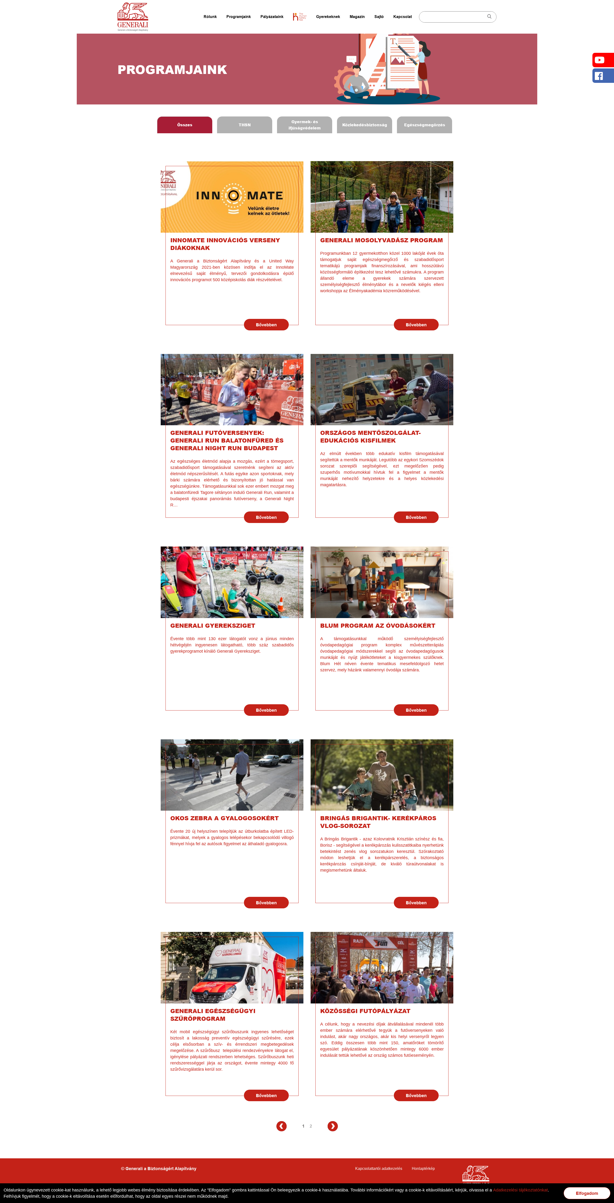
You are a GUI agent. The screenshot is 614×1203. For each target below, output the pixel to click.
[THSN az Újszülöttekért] (300, 17)
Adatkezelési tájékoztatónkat (520, 1190)
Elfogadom (587, 1193)
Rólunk (210, 17)
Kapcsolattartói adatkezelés (378, 1169)
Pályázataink (271, 17)
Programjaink (238, 17)
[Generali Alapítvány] (133, 16)
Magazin (357, 17)
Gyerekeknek (328, 17)
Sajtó (379, 17)
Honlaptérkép (423, 1169)
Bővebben (266, 324)
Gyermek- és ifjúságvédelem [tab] (305, 125)
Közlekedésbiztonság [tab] (364, 125)
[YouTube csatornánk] (603, 60)
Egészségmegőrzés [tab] (424, 125)
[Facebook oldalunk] (603, 75)
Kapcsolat (402, 17)
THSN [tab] (245, 125)
